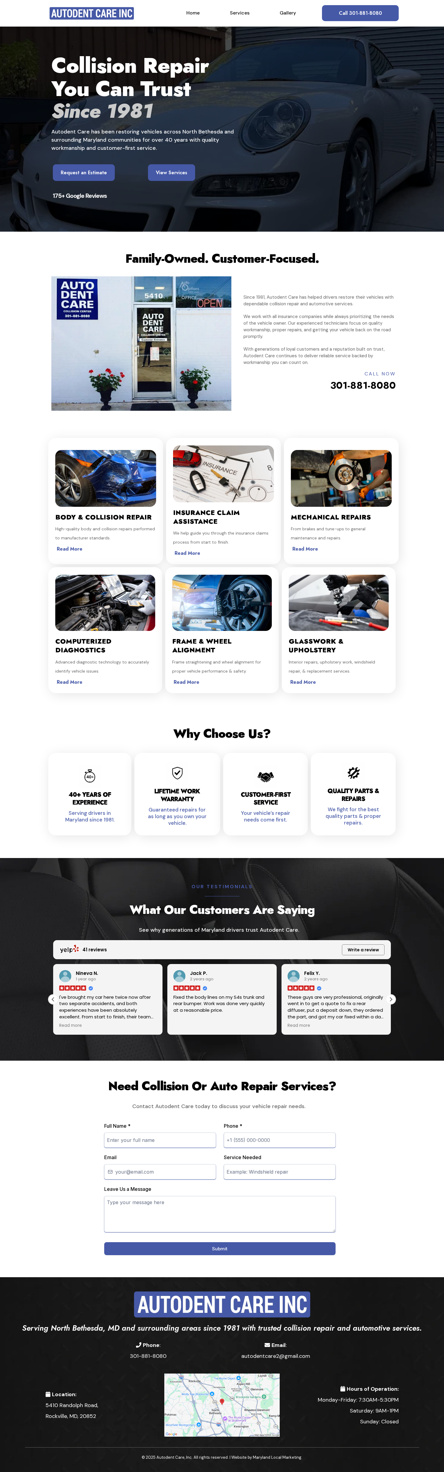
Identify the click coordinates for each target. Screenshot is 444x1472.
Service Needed (242, 1157)
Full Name (117, 1126)
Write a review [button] (363, 950)
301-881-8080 (363, 385)
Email (110, 1157)
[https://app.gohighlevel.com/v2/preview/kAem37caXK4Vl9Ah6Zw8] (222, 1303)
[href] (222, 1404)
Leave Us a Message (127, 1189)
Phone (233, 1126)
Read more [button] (216, 1025)
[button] (390, 999)
